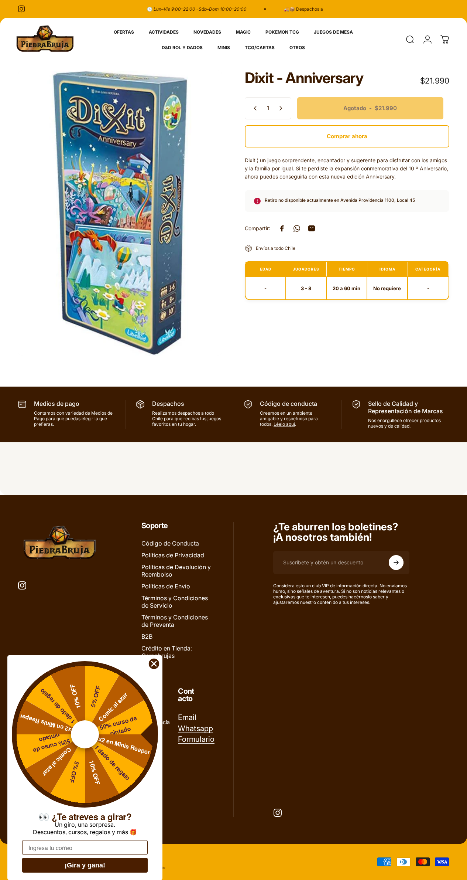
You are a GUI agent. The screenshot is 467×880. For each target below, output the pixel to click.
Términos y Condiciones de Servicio (174, 601)
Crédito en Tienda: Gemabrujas (166, 652)
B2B (146, 636)
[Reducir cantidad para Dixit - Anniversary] (253, 108)
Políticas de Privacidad (172, 555)
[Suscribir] (396, 562)
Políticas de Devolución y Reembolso (176, 570)
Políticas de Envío (165, 586)
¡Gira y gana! (85, 865)
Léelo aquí (284, 424)
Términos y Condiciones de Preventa (174, 621)
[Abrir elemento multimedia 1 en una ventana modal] (120, 213)
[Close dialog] (153, 663)
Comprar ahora (347, 136)
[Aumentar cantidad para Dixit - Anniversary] (282, 108)
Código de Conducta (170, 543)
